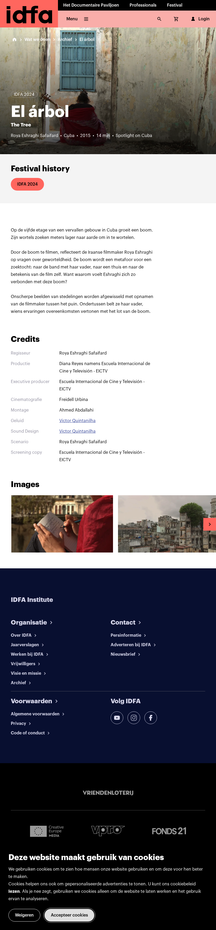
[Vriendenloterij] (108, 793)
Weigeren (24, 915)
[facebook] (150, 717)
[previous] (6, 524)
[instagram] (133, 717)
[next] (209, 524)
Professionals (143, 5)
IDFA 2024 (27, 184)
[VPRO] (108, 831)
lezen (14, 891)
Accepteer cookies (69, 915)
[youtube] (117, 717)
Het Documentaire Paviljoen (91, 5)
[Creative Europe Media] (47, 831)
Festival (174, 5)
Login (204, 19)
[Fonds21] (169, 830)
